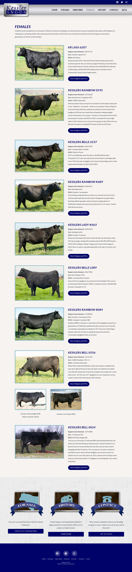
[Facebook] (57, 553)
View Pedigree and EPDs (78, 78)
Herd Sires (58, 559)
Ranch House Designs (66, 564)
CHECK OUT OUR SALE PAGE (26, 531)
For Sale (50, 559)
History (74, 559)
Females (67, 559)
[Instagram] (74, 553)
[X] (66, 553)
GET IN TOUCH (106, 534)
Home (44, 559)
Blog (88, 559)
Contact (81, 559)
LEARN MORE (66, 534)
